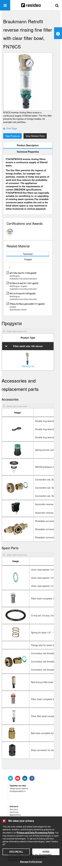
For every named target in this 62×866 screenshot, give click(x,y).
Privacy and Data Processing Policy (35, 832)
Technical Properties (28, 151)
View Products (12, 136)
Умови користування (19, 788)
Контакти (14, 809)
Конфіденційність (18, 791)
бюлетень (14, 812)
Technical (28, 254)
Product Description (28, 145)
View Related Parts (35, 136)
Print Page (11, 128)
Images (28, 259)
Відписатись (15, 814)
